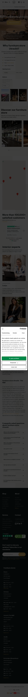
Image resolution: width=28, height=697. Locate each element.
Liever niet (14, 367)
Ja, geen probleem (14, 358)
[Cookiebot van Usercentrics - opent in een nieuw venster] (20, 329)
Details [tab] (15, 333)
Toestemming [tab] (5, 333)
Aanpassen (13, 362)
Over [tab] (23, 333)
